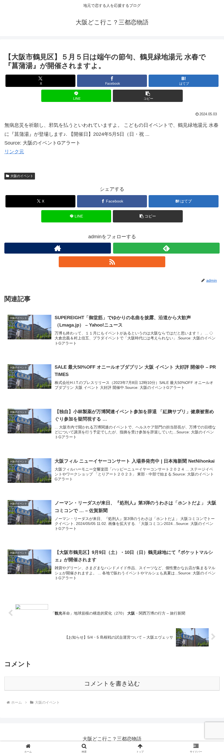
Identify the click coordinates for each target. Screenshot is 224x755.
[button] (148, 96)
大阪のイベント (21, 176)
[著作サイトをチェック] (57, 248)
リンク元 (14, 151)
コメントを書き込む (112, 683)
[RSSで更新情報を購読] (112, 261)
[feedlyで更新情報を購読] (166, 248)
